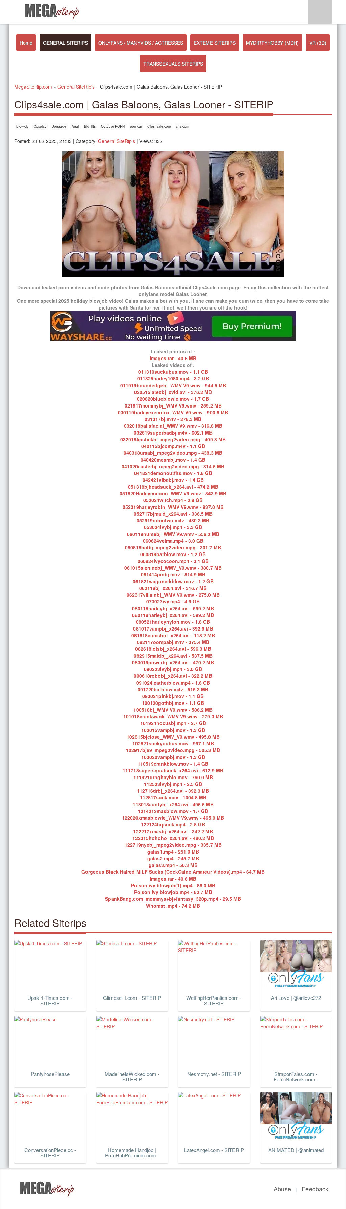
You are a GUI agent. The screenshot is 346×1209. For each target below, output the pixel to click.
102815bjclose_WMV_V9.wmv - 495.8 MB (173, 736)
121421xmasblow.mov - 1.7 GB (173, 811)
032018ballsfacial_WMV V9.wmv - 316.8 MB (173, 425)
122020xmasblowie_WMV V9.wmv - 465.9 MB (173, 817)
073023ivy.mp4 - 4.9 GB (173, 601)
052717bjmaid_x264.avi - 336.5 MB (173, 513)
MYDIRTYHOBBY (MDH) (272, 42)
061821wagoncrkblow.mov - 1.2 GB (173, 581)
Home (26, 42)
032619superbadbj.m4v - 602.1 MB (173, 432)
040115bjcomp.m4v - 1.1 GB (173, 446)
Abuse (282, 1188)
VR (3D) (317, 42)
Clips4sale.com (159, 126)
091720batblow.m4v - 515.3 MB (173, 689)
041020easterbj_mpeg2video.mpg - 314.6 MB (173, 466)
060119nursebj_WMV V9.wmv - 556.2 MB (173, 534)
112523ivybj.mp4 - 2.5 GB (173, 784)
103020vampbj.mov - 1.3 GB (173, 757)
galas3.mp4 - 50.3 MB (173, 865)
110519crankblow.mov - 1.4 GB (173, 763)
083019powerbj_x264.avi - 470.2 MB (173, 662)
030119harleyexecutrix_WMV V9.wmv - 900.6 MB (173, 412)
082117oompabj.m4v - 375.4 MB (173, 642)
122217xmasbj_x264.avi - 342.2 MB (173, 831)
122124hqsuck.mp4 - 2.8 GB (173, 824)
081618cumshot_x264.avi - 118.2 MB (173, 635)
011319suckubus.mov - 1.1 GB (173, 371)
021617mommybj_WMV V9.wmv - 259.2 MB (173, 405)
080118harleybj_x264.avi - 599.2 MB (173, 608)
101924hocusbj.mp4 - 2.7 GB (173, 723)
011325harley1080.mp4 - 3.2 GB (173, 378)
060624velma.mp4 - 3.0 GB (173, 540)
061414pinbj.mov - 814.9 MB (173, 574)
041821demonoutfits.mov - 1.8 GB (173, 473)
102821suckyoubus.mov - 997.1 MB (173, 743)
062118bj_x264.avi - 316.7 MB (173, 588)
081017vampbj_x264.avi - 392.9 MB (173, 628)
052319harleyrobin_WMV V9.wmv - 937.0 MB (173, 506)
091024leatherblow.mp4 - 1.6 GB (173, 682)
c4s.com (182, 126)
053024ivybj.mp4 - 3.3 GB (173, 527)
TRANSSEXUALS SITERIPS (173, 63)
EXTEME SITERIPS (215, 42)
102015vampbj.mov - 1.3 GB (173, 729)
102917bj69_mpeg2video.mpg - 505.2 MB (173, 750)
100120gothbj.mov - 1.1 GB (173, 702)
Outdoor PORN (113, 126)
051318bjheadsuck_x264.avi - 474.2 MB (173, 486)
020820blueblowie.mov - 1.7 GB (173, 398)
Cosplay (40, 126)
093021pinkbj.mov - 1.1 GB (173, 696)
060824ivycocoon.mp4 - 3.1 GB (173, 561)
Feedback (315, 1188)
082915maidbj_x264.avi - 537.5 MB (173, 655)
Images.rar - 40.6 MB (173, 358)
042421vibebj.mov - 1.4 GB (173, 479)
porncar (136, 126)
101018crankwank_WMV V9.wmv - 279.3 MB (173, 716)
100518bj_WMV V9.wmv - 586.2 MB (173, 709)
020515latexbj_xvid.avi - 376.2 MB (173, 392)
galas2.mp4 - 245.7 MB (173, 858)
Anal (75, 126)
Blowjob (22, 126)
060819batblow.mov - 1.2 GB (173, 554)
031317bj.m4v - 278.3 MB (173, 419)
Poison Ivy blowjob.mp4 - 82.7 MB (173, 892)
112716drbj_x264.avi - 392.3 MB (173, 790)
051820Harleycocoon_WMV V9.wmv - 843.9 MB (173, 493)
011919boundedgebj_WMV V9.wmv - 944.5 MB (173, 385)
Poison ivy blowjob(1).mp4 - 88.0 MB (173, 885)
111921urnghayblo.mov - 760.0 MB (173, 777)
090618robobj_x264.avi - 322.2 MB (173, 675)
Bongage (59, 126)
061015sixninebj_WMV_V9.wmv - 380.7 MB (173, 567)
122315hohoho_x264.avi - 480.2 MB (173, 838)
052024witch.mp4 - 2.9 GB (173, 500)
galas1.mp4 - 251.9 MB (173, 851)
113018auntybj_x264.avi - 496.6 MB (173, 804)
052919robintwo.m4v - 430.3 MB (173, 520)
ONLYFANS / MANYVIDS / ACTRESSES (140, 42)
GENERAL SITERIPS (65, 42)
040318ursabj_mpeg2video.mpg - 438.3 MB (173, 452)
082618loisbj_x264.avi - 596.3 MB (173, 648)
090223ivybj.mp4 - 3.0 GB (173, 669)
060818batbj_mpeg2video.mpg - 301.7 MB (173, 547)
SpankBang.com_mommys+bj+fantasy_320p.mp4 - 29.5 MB (173, 898)
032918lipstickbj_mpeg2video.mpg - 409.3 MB (173, 439)
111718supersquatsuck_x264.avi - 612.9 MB (173, 770)
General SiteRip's (116, 141)
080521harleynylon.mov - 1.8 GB (173, 621)
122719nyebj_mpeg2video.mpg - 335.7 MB (173, 844)
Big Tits (90, 126)
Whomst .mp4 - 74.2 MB (173, 905)
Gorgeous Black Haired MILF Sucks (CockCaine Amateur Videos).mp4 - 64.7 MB (173, 871)
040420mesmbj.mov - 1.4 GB (173, 459)
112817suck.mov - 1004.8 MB (173, 797)
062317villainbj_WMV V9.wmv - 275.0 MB (173, 594)
